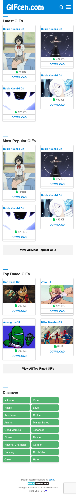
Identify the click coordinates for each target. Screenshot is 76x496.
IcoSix (51, 479)
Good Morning (12, 430)
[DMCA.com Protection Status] (38, 483)
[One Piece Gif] (19, 294)
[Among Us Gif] (19, 337)
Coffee (37, 415)
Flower (8, 437)
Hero (36, 459)
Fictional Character (15, 444)
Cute (36, 400)
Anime (8, 422)
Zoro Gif (46, 282)
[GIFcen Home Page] (25, 7)
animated (9, 400)
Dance (37, 437)
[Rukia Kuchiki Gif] (19, 51)
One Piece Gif (11, 282)
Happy (8, 407)
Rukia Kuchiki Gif (13, 29)
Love (36, 407)
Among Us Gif (11, 322)
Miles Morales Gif (51, 322)
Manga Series (41, 422)
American (10, 415)
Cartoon (37, 444)
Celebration (39, 452)
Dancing (9, 452)
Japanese (38, 430)
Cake (7, 459)
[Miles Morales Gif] (57, 335)
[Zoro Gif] (57, 294)
